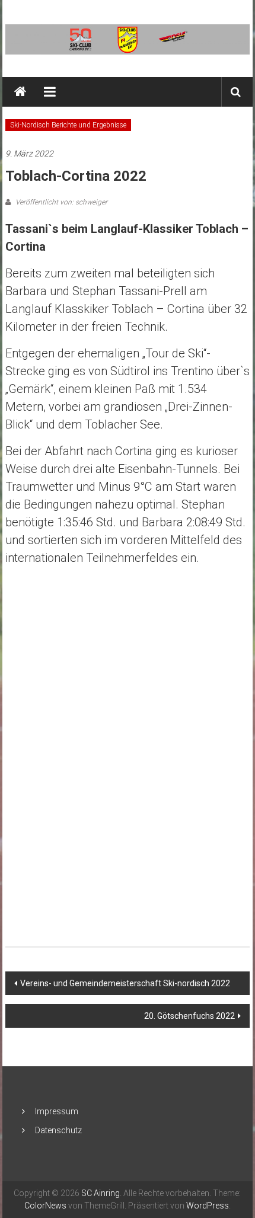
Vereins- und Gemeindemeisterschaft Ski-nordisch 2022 (125, 983)
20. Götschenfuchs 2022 (189, 1016)
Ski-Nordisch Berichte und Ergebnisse (68, 125)
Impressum (56, 1111)
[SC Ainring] (20, 92)
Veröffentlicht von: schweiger (60, 202)
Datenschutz (58, 1130)
